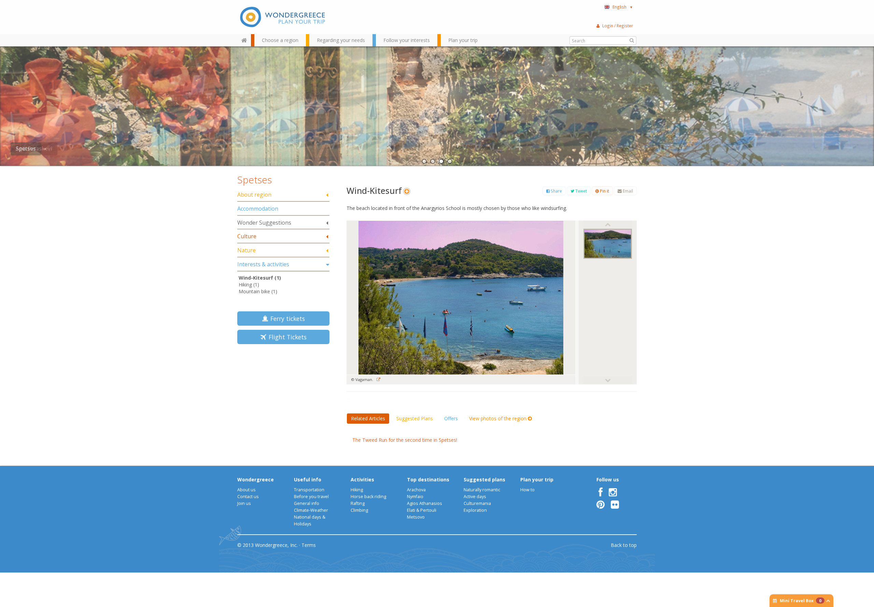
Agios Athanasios (424, 503)
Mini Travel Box (800, 601)
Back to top (624, 545)
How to (527, 490)
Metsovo (416, 517)
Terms (308, 545)
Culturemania (477, 503)
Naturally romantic (482, 490)
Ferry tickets (286, 318)
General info (306, 503)
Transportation (309, 490)
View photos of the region (498, 418)
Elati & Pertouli (421, 510)
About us (246, 490)
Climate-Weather (311, 510)
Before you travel (311, 496)
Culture (246, 236)
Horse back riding (368, 496)
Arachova (416, 490)
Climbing (359, 510)
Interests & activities (263, 264)
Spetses (26, 148)
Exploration (475, 510)
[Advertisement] (283, 397)
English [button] (622, 7)
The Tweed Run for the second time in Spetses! (404, 440)
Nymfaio (415, 496)
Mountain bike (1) (258, 291)
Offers (451, 418)
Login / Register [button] (617, 25)
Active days (475, 496)
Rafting (358, 503)
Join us (244, 503)
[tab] (283, 195)
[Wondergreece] (283, 17)
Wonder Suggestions (264, 222)
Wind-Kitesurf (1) (260, 277)
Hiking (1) (249, 284)
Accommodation (257, 208)
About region (254, 194)
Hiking (357, 490)
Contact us (248, 496)
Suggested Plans (414, 418)
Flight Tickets (286, 337)
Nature (246, 250)
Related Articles (368, 418)
